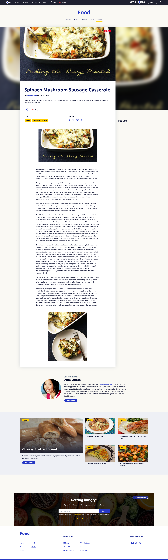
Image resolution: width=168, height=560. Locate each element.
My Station (36, 2)
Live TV (16, 2)
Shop (54, 2)
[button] (137, 2)
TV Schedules (85, 543)
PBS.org (66, 543)
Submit (104, 511)
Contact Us (84, 551)
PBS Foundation (68, 551)
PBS (9, 2)
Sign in (152, 2)
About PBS (66, 547)
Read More (71, 400)
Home (68, 20)
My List (45, 2)
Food (84, 13)
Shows (84, 20)
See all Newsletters (84, 519)
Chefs (92, 20)
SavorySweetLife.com (106, 384)
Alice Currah (32, 95)
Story (28, 120)
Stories (99, 20)
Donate (64, 2)
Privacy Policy (78, 514)
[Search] (160, 2)
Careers (83, 547)
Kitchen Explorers (40, 120)
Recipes (76, 20)
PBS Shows (25, 2)
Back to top (141, 497)
